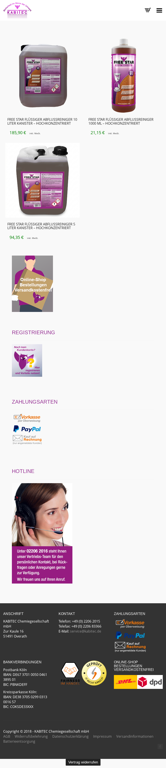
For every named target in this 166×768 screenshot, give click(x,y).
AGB (6, 736)
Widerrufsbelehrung (31, 736)
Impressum (102, 736)
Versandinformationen (134, 736)
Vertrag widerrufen (83, 762)
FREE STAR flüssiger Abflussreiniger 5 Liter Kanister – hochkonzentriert (41, 226)
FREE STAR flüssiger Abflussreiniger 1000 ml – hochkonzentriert (120, 121)
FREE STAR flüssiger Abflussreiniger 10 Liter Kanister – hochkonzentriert (42, 121)
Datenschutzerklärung (70, 736)
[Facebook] (160, 746)
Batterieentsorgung (19, 741)
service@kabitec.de (85, 631)
